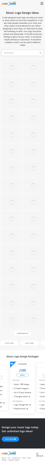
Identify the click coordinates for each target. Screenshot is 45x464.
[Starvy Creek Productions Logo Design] (33, 107)
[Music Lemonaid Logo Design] (33, 141)
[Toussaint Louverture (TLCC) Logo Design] (11, 242)
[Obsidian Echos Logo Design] (33, 309)
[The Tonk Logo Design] (11, 309)
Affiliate (4, 460)
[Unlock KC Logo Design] (33, 326)
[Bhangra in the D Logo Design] (11, 208)
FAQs (24, 458)
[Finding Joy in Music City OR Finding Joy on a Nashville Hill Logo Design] (33, 225)
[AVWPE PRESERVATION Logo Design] (33, 90)
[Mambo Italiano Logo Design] (11, 292)
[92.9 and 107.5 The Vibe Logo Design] (33, 124)
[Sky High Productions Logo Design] (11, 191)
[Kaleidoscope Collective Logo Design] (11, 275)
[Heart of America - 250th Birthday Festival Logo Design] (11, 90)
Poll (9, 458)
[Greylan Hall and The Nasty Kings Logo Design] (11, 141)
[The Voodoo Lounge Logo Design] (11, 225)
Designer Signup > (14, 460)
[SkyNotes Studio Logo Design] (33, 242)
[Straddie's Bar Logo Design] (11, 326)
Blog (28, 458)
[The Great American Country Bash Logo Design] (33, 158)
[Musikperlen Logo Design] (33, 292)
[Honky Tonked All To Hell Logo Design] (11, 73)
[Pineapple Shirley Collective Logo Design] (33, 73)
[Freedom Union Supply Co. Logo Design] (33, 208)
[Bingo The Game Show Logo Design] (11, 259)
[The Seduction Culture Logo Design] (11, 124)
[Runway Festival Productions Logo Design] (33, 191)
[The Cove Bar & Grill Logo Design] (33, 174)
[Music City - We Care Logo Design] (11, 158)
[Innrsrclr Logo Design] (33, 259)
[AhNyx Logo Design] (11, 107)
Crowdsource (16, 458)
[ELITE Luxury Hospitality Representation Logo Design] (33, 275)
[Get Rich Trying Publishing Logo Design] (11, 174)
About (4, 458)
